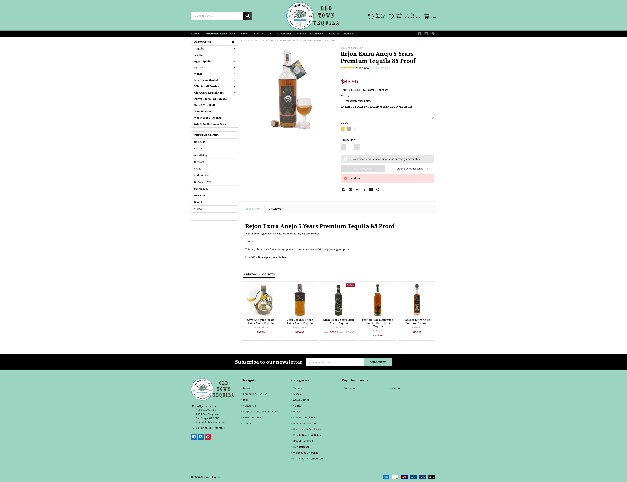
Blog (244, 33)
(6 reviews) (362, 67)
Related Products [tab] (259, 274)
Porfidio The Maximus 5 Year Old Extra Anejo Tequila (378, 323)
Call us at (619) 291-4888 (210, 427)
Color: (346, 122)
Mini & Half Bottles (206, 86)
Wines (198, 73)
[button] (410, 168)
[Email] (350, 189)
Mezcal (198, 55)
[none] (290, 92)
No (347, 95)
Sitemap (248, 423)
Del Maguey (201, 188)
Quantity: (348, 140)
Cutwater (199, 161)
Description (253, 208)
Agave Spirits (202, 61)
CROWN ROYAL (202, 182)
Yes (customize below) (359, 100)
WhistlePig (200, 155)
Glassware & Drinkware (209, 92)
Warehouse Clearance (207, 118)
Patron (198, 148)
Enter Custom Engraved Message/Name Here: (376, 106)
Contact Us (262, 33)
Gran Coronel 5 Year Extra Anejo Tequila (300, 321)
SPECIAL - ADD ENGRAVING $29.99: (364, 90)
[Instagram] (426, 33)
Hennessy (199, 195)
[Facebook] (419, 33)
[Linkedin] (371, 189)
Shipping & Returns (220, 33)
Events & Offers (341, 33)
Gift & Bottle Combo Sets (210, 124)
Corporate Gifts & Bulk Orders (300, 33)
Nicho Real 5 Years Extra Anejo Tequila (338, 321)
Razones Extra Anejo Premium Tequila (416, 321)
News (195, 33)
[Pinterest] (433, 33)
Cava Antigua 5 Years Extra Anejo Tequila (260, 321)
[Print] (357, 189)
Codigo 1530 (201, 175)
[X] (364, 189)
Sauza (197, 168)
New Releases (202, 111)
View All (198, 208)
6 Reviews (275, 208)
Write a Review (379, 67)
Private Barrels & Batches (210, 99)
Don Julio (199, 141)
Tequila (199, 48)
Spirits (198, 67)
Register (416, 17)
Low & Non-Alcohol (206, 80)
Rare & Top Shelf (204, 105)
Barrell (198, 202)
